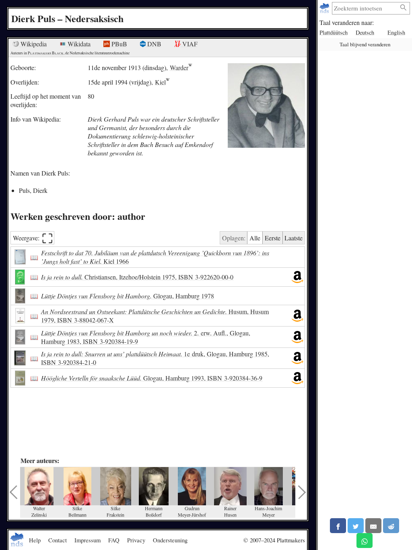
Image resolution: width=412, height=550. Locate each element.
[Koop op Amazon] (297, 277)
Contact (57, 540)
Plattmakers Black (46, 53)
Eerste (272, 238)
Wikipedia (33, 43)
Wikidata (78, 43)
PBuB (118, 43)
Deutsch (365, 32)
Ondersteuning (170, 540)
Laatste (293, 238)
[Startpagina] (325, 8)
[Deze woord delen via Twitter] (356, 525)
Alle (254, 238)
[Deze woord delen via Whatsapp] (364, 540)
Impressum (87, 540)
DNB (153, 43)
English (396, 32)
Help (35, 540)
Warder (179, 67)
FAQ (113, 540)
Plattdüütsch (333, 32)
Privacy (136, 540)
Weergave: (33, 237)
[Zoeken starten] (403, 8)
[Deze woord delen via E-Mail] (373, 525)
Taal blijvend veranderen (365, 44)
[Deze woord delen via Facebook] (338, 525)
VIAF (189, 43)
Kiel (160, 82)
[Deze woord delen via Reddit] (391, 525)
